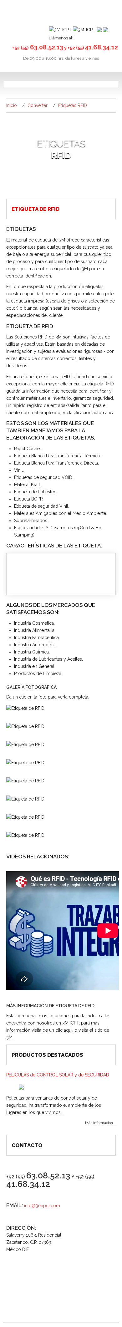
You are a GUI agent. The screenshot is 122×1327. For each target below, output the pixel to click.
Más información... (100, 1123)
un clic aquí (60, 1030)
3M (9, 1037)
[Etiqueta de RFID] (25, 707)
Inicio (11, 105)
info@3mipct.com (42, 1205)
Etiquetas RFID (72, 105)
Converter (38, 105)
